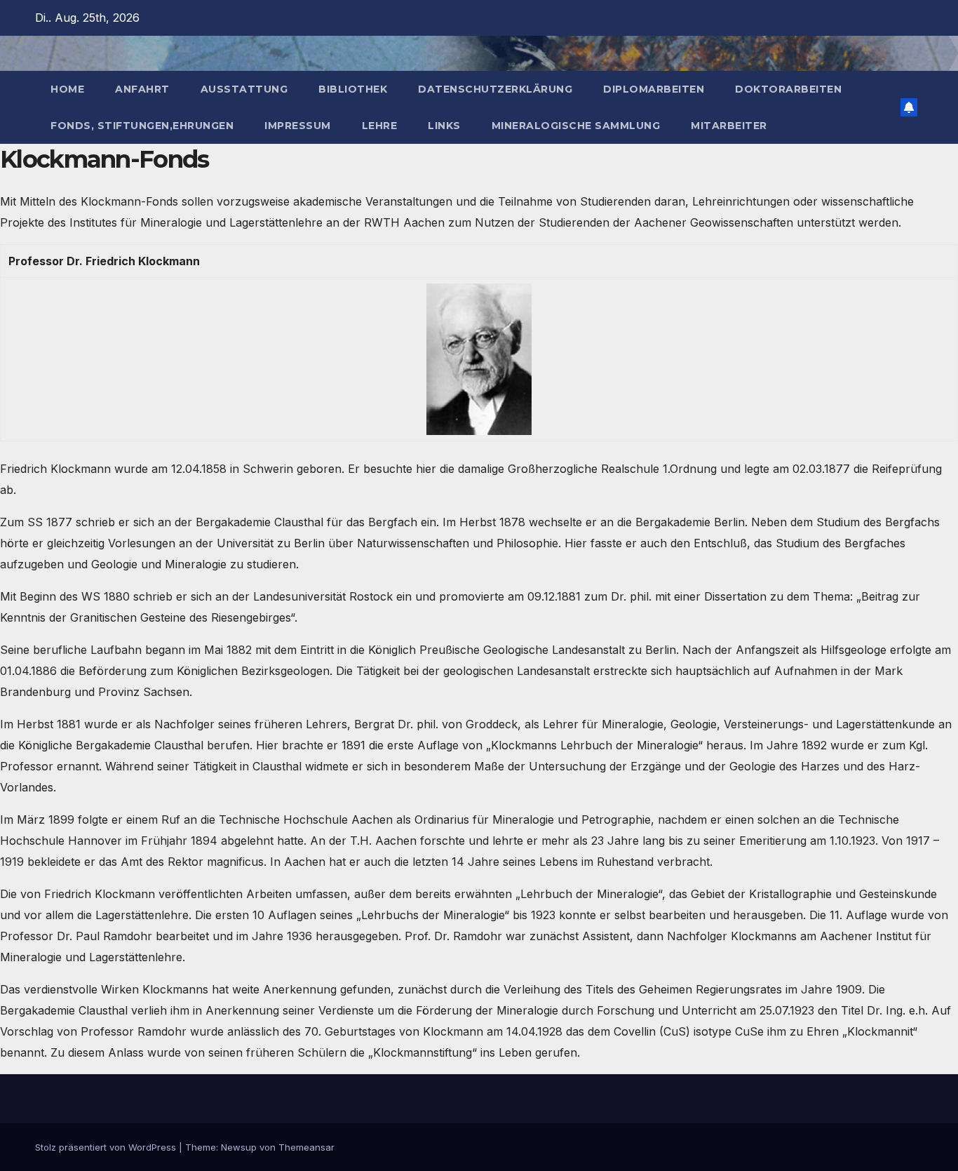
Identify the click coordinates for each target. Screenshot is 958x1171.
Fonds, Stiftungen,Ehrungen (142, 125)
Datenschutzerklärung (495, 89)
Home (67, 89)
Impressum (297, 125)
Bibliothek (352, 89)
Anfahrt (142, 89)
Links (444, 125)
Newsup (239, 1147)
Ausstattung (244, 89)
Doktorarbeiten (788, 89)
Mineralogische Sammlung (576, 125)
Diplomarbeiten (653, 89)
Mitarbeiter (729, 125)
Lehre (380, 125)
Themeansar (306, 1147)
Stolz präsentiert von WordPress (107, 1147)
